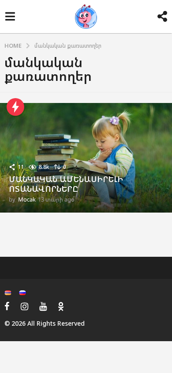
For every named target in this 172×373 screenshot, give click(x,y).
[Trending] (15, 107)
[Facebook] (7, 306)
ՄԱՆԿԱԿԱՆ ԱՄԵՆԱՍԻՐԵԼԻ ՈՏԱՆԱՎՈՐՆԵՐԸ (66, 184)
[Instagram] (24, 306)
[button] (9, 17)
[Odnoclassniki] (61, 306)
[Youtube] (43, 306)
